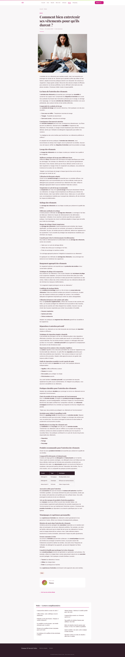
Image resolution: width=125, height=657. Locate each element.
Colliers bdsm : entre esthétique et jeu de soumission (47, 614)
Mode (69, 2)
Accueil (43, 2)
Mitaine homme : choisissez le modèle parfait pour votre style (76, 611)
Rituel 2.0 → (99, 2)
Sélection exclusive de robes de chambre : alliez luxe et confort (75, 635)
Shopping (75, 2)
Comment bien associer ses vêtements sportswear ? (74, 616)
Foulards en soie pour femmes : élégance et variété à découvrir (48, 619)
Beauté (52, 2)
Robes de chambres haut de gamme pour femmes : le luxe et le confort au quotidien (75, 625)
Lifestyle (64, 2)
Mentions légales (43, 648)
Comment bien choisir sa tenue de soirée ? (47, 610)
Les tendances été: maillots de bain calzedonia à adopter (48, 633)
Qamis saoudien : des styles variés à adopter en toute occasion (76, 630)
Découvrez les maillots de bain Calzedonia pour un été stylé (47, 629)
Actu (48, 2)
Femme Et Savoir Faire (29, 648)
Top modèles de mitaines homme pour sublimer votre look (74, 620)
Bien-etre (58, 2)
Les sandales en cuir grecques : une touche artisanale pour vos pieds (47, 624)
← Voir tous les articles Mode (47, 592)
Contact (51, 648)
